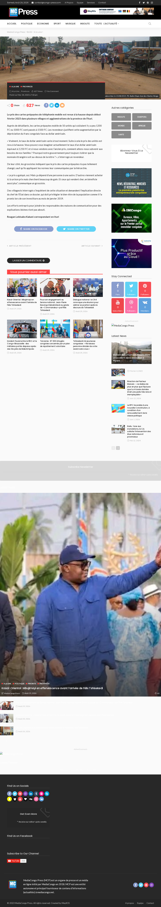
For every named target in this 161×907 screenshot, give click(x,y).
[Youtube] (117, 305)
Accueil (11, 23)
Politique (26, 23)
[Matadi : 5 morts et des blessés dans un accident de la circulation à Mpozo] (131, 352)
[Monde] (121, 126)
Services (91, 2)
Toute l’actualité (105, 23)
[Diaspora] (142, 117)
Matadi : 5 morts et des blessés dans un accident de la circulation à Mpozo (131, 357)
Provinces (28, 86)
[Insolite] (121, 117)
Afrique (25, 335)
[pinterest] (145, 289)
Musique (70, 23)
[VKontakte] (145, 305)
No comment (53, 91)
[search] (150, 24)
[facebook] (117, 289)
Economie (43, 23)
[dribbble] (131, 305)
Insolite (85, 23)
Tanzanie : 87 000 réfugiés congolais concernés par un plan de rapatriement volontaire (55, 344)
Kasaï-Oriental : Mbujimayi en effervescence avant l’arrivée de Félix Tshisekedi (22, 302)
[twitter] (131, 289)
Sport (57, 23)
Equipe (80, 2)
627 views (38, 91)
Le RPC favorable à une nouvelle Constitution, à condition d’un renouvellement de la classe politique (138, 410)
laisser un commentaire (27, 260)
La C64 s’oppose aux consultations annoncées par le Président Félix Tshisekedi (52, 727)
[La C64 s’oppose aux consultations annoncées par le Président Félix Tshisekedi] (6, 730)
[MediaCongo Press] (12, 884)
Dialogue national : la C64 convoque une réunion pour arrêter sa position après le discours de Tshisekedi (85, 303)
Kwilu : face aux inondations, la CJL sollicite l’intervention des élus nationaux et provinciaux (139, 431)
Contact (102, 2)
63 (158, 693)
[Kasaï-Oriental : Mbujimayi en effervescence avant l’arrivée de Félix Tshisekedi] (22, 287)
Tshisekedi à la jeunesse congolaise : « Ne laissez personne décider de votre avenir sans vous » (85, 345)
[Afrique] (142, 126)
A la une (15, 86)
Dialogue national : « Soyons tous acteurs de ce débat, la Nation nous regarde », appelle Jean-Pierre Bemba (65, 715)
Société (46, 295)
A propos (69, 2)
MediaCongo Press (12, 693)
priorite (14, 295)
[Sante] (121, 134)
